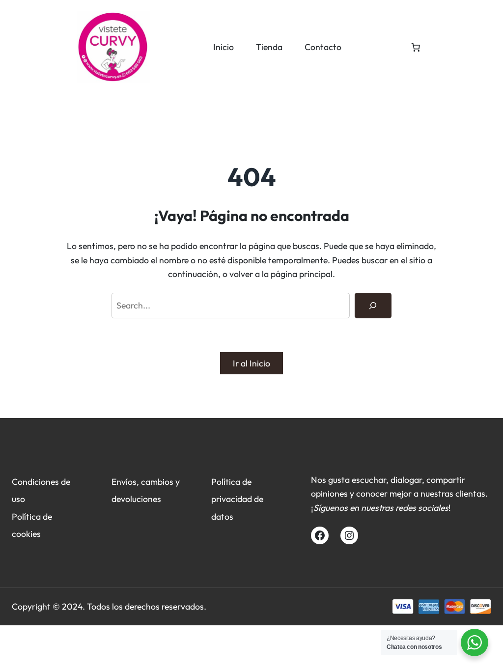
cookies (26, 533)
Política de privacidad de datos (237, 499)
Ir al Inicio (251, 363)
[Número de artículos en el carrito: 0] (415, 47)
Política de (32, 516)
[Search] (373, 305)
